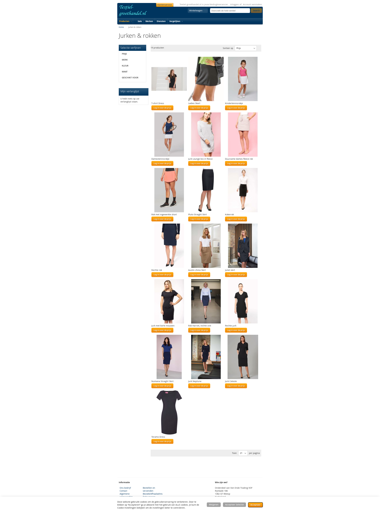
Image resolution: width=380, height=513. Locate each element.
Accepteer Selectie (234, 504)
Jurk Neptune (194, 381)
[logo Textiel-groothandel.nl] (136, 10)
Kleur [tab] (125, 65)
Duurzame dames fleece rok (239, 158)
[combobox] (230, 10)
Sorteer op (228, 48)
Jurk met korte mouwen (163, 325)
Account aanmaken (252, 4)
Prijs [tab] (124, 53)
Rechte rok (156, 270)
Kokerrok (229, 214)
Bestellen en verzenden (149, 489)
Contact (123, 490)
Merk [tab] (125, 59)
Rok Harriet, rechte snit (199, 325)
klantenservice (164, 4)
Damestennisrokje (160, 158)
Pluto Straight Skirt (197, 214)
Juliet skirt (230, 270)
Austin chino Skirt (197, 270)
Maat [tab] (125, 71)
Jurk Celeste (231, 381)
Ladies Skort (194, 103)
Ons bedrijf (125, 487)
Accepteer (255, 504)
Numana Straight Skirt (162, 381)
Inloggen (234, 4)
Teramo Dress (158, 436)
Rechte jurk (230, 325)
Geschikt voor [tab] (130, 77)
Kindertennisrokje (234, 103)
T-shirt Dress (157, 103)
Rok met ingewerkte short (164, 214)
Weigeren (213, 504)
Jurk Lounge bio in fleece (200, 158)
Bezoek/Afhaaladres (153, 493)
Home (121, 27)
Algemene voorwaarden (126, 495)
